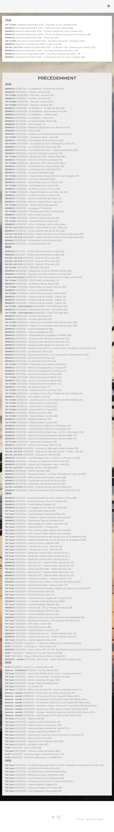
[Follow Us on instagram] (58, 817)
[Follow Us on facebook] (53, 817)
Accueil (79, 819)
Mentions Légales (95, 819)
